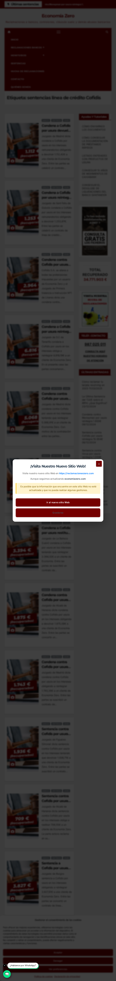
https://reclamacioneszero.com (76, 473)
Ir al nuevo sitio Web (58, 502)
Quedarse (57, 512)
